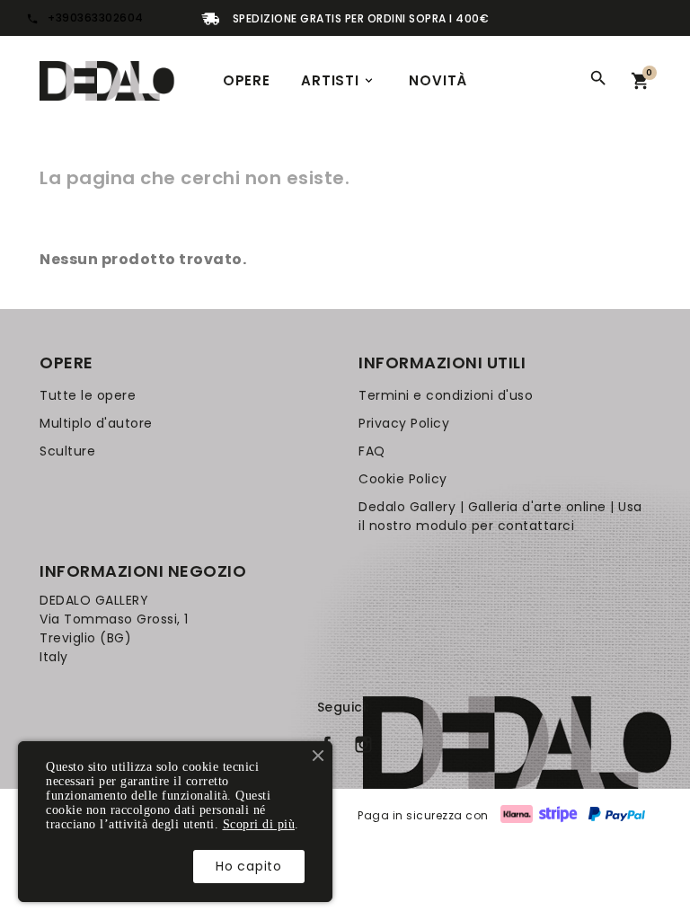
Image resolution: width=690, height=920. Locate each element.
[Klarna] (516, 815)
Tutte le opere (88, 395)
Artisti (338, 80)
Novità (438, 80)
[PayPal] (616, 815)
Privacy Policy (403, 423)
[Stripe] (557, 815)
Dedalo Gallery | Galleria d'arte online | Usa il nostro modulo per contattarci (500, 516)
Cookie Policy (402, 479)
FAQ (371, 451)
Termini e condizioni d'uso (445, 395)
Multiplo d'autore (96, 423)
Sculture (67, 451)
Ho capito (249, 866)
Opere (246, 80)
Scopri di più (259, 824)
